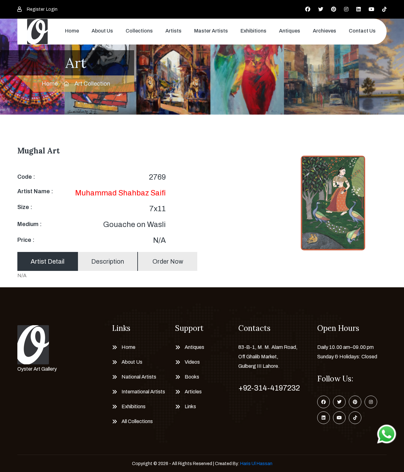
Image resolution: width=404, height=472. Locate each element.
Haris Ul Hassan (256, 463)
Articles (193, 391)
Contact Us (362, 30)
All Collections (137, 421)
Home (72, 30)
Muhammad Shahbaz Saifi (120, 193)
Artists (173, 30)
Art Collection (92, 84)
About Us (102, 30)
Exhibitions (253, 30)
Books (192, 376)
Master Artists (211, 30)
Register (36, 9)
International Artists (143, 391)
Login (51, 9)
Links (190, 406)
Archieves (324, 30)
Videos (192, 362)
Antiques (289, 30)
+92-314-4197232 (269, 388)
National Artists (139, 376)
